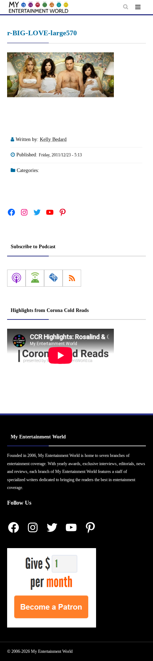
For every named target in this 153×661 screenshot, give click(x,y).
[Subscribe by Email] (53, 278)
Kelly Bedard (53, 139)
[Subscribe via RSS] (72, 278)
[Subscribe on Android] (35, 278)
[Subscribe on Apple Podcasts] (16, 278)
